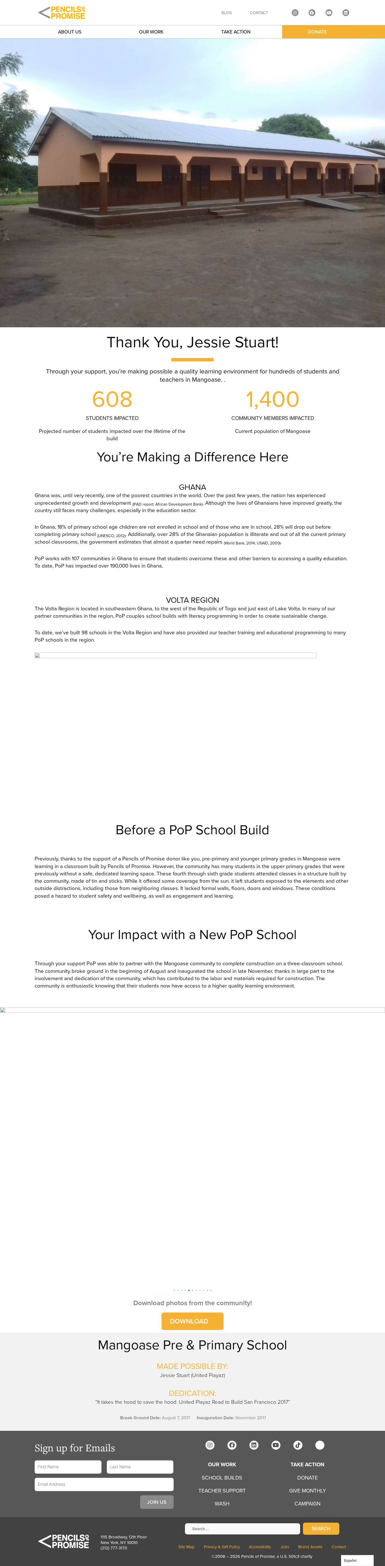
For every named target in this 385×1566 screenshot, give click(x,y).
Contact (259, 12)
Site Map (186, 1547)
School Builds (222, 1477)
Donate (317, 31)
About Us (69, 31)
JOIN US (157, 1501)
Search (321, 1528)
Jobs (284, 1547)
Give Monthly (307, 1490)
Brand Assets (310, 1547)
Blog (227, 12)
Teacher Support (222, 1490)
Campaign (307, 1503)
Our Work (151, 31)
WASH (222, 1503)
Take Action (307, 1464)
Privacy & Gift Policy (222, 1547)
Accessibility (260, 1547)
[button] (174, 1290)
